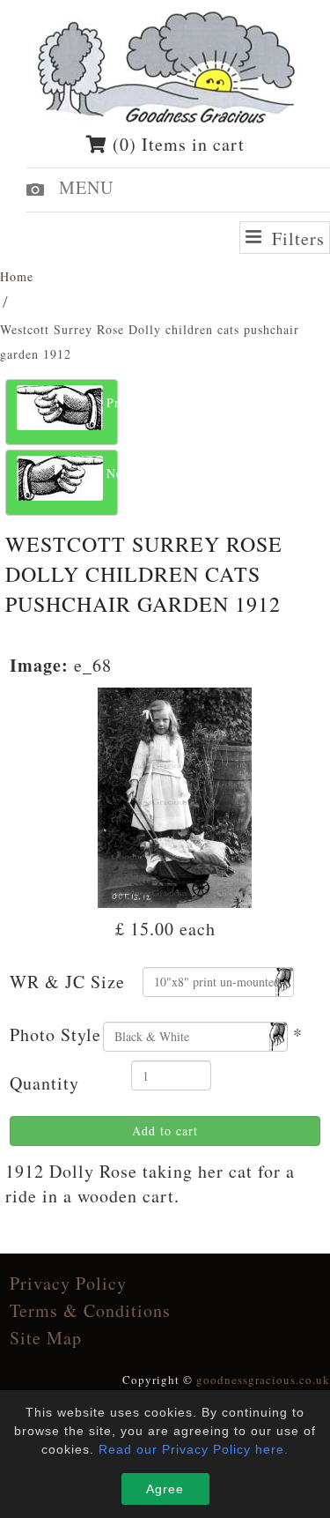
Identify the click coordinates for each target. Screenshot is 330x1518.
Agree (165, 1489)
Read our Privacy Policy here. (194, 1449)
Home (16, 276)
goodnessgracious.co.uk (263, 1380)
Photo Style (55, 1034)
